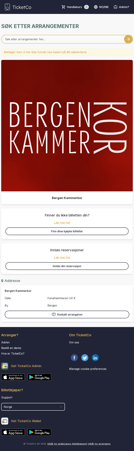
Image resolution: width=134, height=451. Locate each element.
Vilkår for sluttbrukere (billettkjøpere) (67, 443)
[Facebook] (74, 357)
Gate (8, 298)
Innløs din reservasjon (67, 266)
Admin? (124, 7)
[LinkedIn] (95, 357)
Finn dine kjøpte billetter (67, 231)
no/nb (104, 7)
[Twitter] (84, 357)
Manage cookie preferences (87, 369)
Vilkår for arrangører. (99, 443)
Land (4, 401)
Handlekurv (77, 7)
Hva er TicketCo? (12, 353)
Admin (5, 342)
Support (6, 397)
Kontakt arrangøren (70, 314)
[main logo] (18, 7)
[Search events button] (128, 39)
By (6, 305)
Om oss (74, 342)
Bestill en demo (11, 348)
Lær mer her (62, 222)
